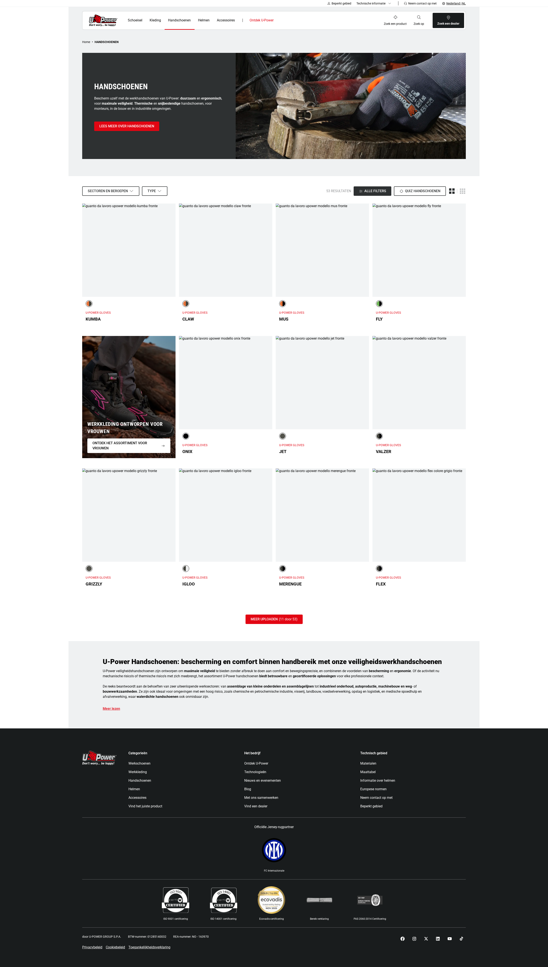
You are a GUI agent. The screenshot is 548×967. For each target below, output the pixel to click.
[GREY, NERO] (379, 436)
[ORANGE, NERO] (282, 303)
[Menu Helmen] (212, 20)
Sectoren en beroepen (108, 191)
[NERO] (185, 436)
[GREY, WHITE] (185, 568)
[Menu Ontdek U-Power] (277, 20)
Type (151, 191)
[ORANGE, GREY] (89, 303)
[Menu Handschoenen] (193, 20)
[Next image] (171, 250)
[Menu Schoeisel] (145, 20)
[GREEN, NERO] (379, 303)
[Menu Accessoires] (238, 20)
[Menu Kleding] (163, 20)
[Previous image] (86, 250)
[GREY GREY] (282, 436)
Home (86, 42)
